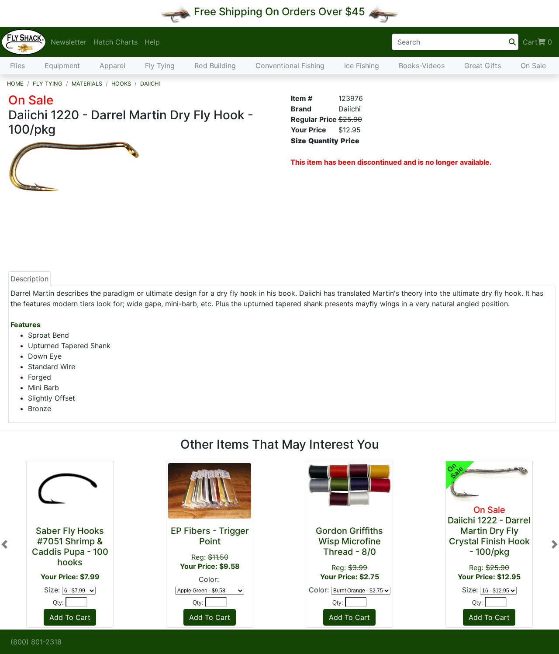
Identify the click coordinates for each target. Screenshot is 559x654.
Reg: (349, 553)
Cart (537, 42)
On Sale (533, 65)
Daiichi (150, 83)
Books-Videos (422, 65)
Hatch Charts (115, 42)
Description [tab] (29, 278)
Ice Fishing (361, 65)
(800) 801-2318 (36, 641)
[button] (4, 544)
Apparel (112, 65)
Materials (87, 83)
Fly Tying (160, 65)
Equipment (62, 65)
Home (15, 83)
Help (152, 42)
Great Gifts (482, 65)
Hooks (121, 83)
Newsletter (68, 42)
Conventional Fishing (289, 65)
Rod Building (215, 65)
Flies (17, 65)
